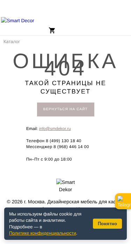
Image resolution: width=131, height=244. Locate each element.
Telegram (123, 201)
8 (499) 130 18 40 (63, 140)
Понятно (107, 223)
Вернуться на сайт (65, 109)
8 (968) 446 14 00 (71, 146)
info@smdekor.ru (55, 128)
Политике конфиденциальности (42, 233)
